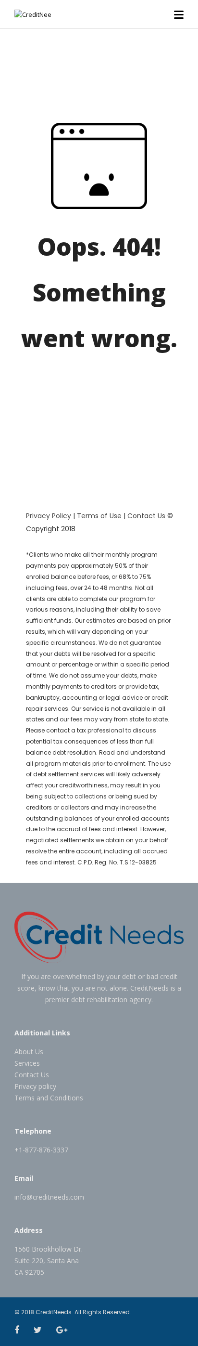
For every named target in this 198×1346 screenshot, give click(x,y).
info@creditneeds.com (49, 1197)
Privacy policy (35, 1086)
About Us (28, 1051)
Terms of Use (99, 516)
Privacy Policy (48, 516)
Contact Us (146, 516)
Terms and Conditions (48, 1097)
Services (27, 1063)
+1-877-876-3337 (41, 1149)
